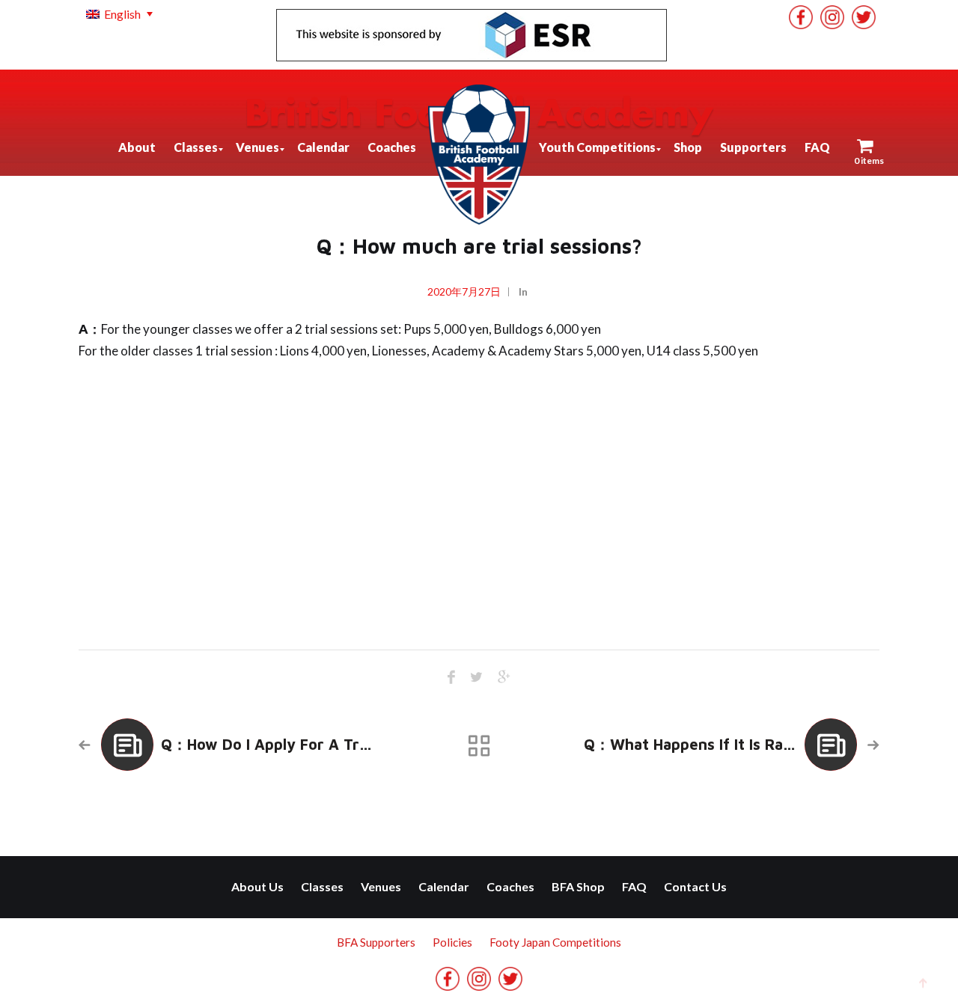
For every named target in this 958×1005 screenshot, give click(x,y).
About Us (257, 886)
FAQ (634, 886)
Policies (452, 942)
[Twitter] (863, 17)
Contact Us (695, 886)
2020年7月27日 (464, 291)
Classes (322, 886)
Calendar (443, 886)
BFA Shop (578, 886)
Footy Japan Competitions (555, 942)
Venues (381, 886)
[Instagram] (832, 17)
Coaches (510, 886)
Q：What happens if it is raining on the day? (749, 744)
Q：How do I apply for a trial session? (301, 744)
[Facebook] (801, 17)
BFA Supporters (376, 942)
